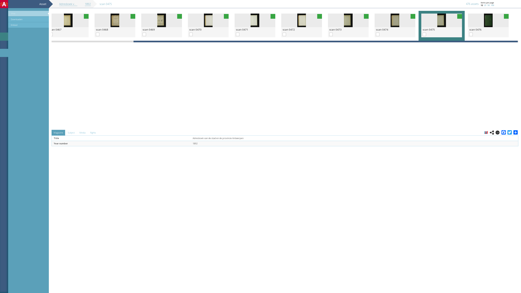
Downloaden (17, 19)
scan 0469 (149, 29)
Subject (71, 132)
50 (488, 5)
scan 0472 (289, 29)
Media (82, 132)
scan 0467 (55, 29)
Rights (93, 132)
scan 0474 (382, 29)
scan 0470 (195, 29)
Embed (14, 25)
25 (485, 5)
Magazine (58, 132)
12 (482, 5)
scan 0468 (102, 29)
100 (492, 5)
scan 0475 (429, 29)
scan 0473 (335, 29)
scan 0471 (242, 29)
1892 (88, 4)
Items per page (487, 2)
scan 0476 (475, 29)
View (13, 13)
